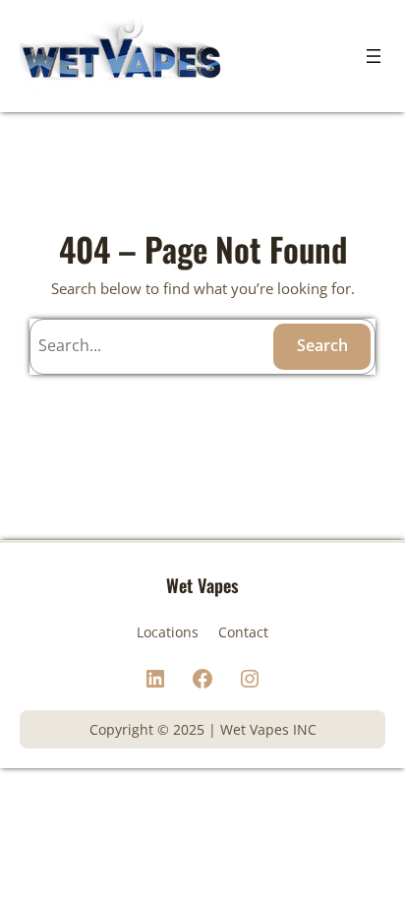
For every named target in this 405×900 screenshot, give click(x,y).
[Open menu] (373, 56)
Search (322, 345)
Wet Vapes (202, 584)
